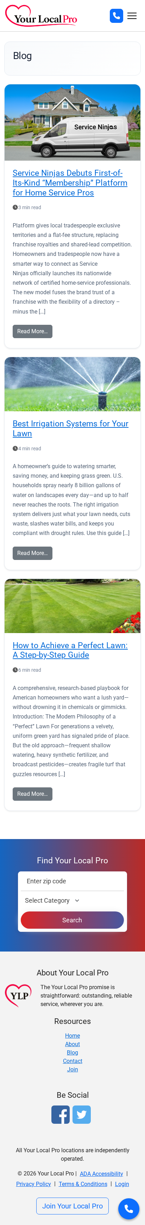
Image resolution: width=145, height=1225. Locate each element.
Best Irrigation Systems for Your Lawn (70, 428)
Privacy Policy (33, 1184)
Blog (72, 1052)
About (72, 1044)
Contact (72, 1061)
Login (122, 1184)
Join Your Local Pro (72, 1206)
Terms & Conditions (83, 1184)
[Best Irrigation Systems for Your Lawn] (72, 384)
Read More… (32, 331)
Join (72, 1069)
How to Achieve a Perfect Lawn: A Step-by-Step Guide (70, 650)
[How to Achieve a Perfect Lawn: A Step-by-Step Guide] (72, 606)
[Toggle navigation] (132, 15)
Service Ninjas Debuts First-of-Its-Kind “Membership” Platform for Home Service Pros (70, 183)
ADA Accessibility (101, 1174)
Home (72, 1035)
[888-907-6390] (116, 16)
